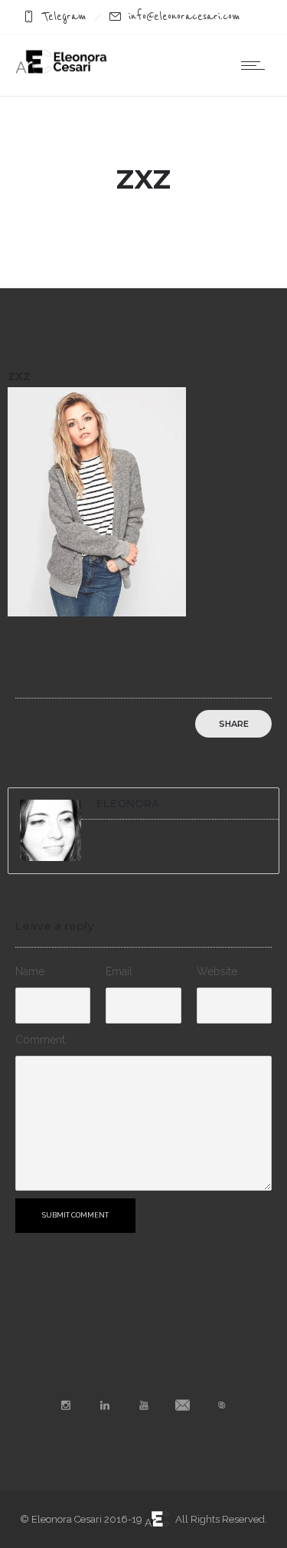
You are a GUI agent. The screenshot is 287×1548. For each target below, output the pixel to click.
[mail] (182, 1405)
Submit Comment (75, 1215)
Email (119, 971)
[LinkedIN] (104, 1405)
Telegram (64, 16)
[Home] (61, 70)
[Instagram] (65, 1405)
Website (217, 971)
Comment (40, 1040)
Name (29, 971)
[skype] (221, 1405)
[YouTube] (143, 1405)
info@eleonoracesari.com (184, 16)
